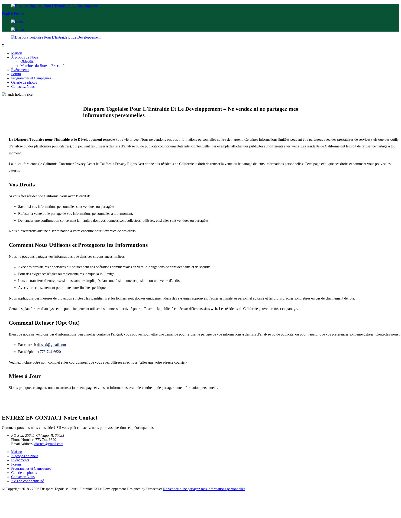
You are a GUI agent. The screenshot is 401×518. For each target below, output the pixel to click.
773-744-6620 (50, 352)
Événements (20, 70)
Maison (16, 53)
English (7, 14)
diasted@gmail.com (51, 345)
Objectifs (27, 61)
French (19, 14)
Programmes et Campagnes (31, 78)
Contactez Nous (23, 86)
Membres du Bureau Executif (42, 66)
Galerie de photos (24, 82)
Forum (16, 74)
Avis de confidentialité (27, 481)
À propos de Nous (24, 57)
